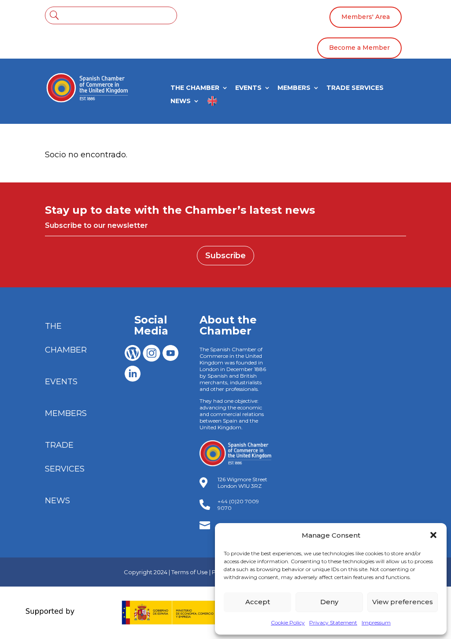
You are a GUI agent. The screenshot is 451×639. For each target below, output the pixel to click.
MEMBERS (294, 88)
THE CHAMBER (194, 88)
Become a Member (359, 48)
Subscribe (225, 255)
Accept (257, 602)
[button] (433, 535)
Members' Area (365, 17)
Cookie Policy (288, 622)
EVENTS (248, 88)
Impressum (376, 622)
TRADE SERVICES (355, 88)
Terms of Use (189, 572)
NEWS (180, 101)
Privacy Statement (333, 622)
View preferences (402, 602)
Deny (329, 602)
